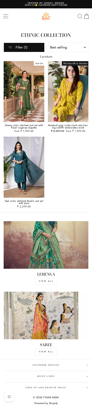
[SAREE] (46, 316)
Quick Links (46, 376)
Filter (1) (21, 47)
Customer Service (46, 365)
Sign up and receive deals (46, 387)
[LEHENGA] (46, 245)
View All (46, 351)
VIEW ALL (46, 281)
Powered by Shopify (46, 403)
